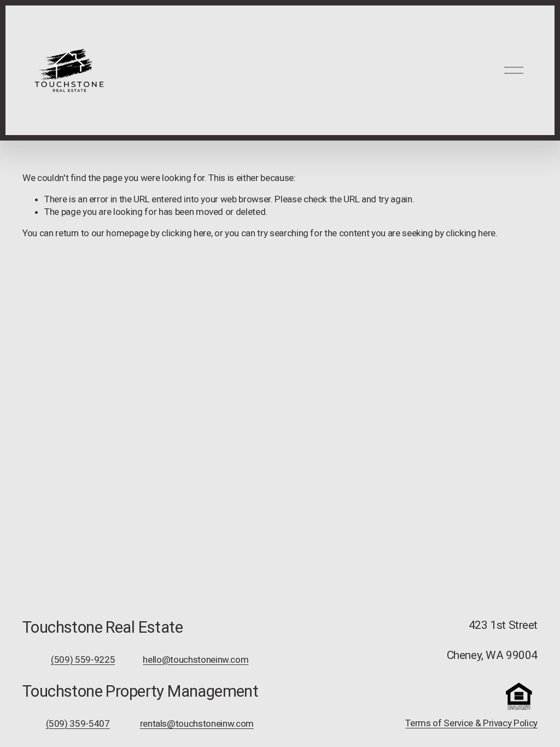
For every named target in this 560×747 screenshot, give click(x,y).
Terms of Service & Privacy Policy (471, 722)
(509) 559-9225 (83, 659)
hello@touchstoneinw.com (195, 659)
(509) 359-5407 (78, 723)
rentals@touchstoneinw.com (197, 723)
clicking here (186, 232)
